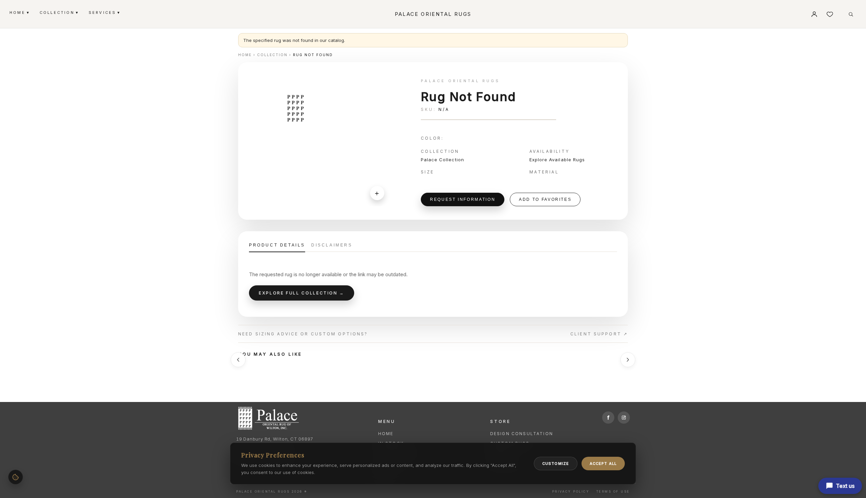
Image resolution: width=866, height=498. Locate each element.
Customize (555, 463)
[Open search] (851, 14)
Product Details (277, 245)
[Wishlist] (830, 14)
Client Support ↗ (599, 333)
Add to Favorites (545, 199)
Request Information (462, 199)
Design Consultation (521, 433)
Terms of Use (613, 491)
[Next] (627, 359)
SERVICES (104, 12)
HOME (19, 12)
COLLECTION (59, 12)
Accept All (603, 463)
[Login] (814, 14)
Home (386, 433)
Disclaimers (331, 245)
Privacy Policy (570, 491)
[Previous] (238, 359)
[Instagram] (624, 417)
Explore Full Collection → (301, 292)
